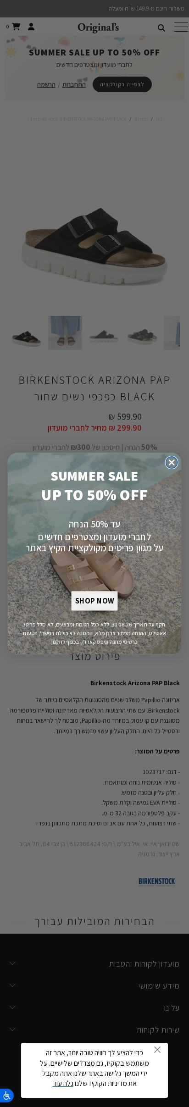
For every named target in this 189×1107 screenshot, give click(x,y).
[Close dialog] (172, 462)
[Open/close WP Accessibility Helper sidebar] (7, 1095)
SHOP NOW (94, 601)
